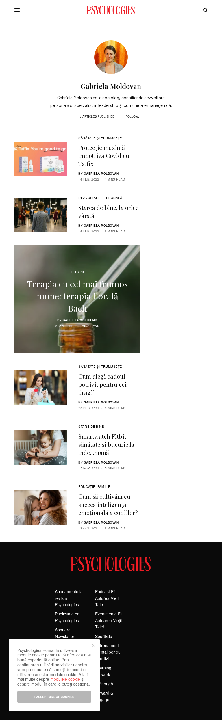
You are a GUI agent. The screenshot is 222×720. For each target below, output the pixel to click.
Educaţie (86, 486)
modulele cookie (65, 679)
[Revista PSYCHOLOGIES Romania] (111, 10)
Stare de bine (91, 426)
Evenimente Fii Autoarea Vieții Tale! (108, 620)
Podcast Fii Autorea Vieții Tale (107, 598)
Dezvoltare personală (100, 197)
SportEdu (103, 636)
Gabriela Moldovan (101, 174)
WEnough (104, 683)
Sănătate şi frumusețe (100, 137)
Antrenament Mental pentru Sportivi (108, 652)
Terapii (77, 271)
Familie (103, 486)
